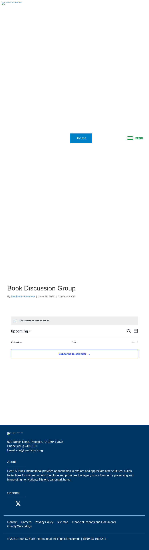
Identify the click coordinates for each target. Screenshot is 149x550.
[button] (11, 503)
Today (74, 342)
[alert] (74, 320)
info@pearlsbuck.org (29, 450)
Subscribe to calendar (72, 353)
